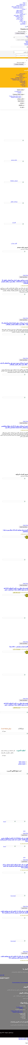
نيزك (1, 1032)
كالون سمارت (14, 243)
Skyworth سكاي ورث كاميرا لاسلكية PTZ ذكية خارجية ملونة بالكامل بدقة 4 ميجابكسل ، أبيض (16, 589)
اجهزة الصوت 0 (19, 1007)
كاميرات (14, 222)
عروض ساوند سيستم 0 (20, 1009)
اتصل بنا (23, 1018)
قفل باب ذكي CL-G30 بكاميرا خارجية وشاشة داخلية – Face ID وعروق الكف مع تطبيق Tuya (14, 957)
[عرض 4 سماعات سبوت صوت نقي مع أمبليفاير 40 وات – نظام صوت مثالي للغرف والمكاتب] (14, 334)
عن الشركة (23, 1016)
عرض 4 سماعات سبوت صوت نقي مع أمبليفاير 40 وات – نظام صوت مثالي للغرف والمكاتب (14, 363)
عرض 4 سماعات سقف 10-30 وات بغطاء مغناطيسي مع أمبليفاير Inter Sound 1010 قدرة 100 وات (14, 426)
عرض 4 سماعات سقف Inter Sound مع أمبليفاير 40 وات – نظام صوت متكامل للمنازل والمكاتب (15, 323)
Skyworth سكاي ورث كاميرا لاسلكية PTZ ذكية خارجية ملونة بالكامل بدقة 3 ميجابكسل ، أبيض (16, 704)
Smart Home (22, 1014)
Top (27, 1038)
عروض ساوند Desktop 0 (18, 1012)
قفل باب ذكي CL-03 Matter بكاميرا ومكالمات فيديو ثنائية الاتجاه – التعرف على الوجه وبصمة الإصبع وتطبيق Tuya (14, 839)
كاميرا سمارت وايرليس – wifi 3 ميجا (18, 646)
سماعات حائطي (14, 201)
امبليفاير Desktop (14, 180)
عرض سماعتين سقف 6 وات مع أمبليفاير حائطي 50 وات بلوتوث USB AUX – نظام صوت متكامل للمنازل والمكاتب (14, 281)
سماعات (21, 1008)
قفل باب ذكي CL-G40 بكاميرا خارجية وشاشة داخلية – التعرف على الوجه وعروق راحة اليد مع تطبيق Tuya (14, 912)
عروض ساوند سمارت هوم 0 (17, 1010)
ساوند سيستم (14, 159)
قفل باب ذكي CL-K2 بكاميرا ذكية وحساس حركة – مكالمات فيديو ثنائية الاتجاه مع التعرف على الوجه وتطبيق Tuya (15, 866)
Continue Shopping (20, 33)
